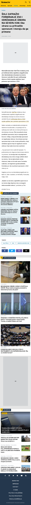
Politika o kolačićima (15, 493)
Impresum (16, 484)
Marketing (15, 481)
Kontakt (15, 487)
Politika (3, 10)
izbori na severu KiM (23, 243)
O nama (15, 490)
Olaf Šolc (14, 112)
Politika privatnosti (15, 496)
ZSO (13, 243)
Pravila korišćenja (15, 499)
